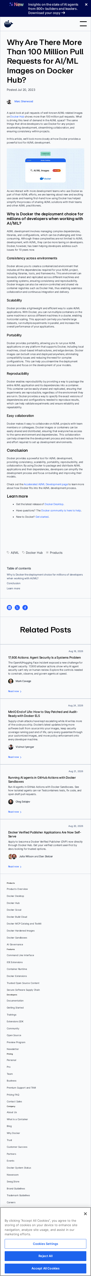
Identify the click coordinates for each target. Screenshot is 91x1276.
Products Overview (17, 889)
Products (56, 552)
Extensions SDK (15, 1021)
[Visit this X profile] (17, 607)
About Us (12, 1112)
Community (13, 1028)
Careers (11, 1202)
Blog (9, 1126)
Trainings (11, 1014)
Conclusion (14, 583)
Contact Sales (14, 1101)
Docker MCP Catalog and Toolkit (24, 923)
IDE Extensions (15, 962)
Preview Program (16, 1042)
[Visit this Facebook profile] (25, 607)
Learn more (13, 588)
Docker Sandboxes (17, 937)
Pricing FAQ (13, 1094)
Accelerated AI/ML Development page (46, 484)
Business (11, 1080)
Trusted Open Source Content (23, 983)
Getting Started (15, 1007)
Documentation (15, 1000)
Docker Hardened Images (21, 930)
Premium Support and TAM (21, 1087)
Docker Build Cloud (17, 917)
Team (10, 1074)
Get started (42, 516)
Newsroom (13, 1174)
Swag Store (13, 1181)
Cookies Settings (45, 1244)
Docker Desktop (54, 504)
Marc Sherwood (23, 101)
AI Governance (15, 944)
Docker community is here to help (61, 510)
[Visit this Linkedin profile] (9, 607)
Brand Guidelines (16, 1188)
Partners (11, 1154)
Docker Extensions (17, 976)
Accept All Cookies (46, 1268)
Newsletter (13, 1049)
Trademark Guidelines (18, 1195)
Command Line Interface (20, 955)
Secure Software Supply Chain (23, 990)
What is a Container (17, 1119)
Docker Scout (14, 910)
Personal (11, 1060)
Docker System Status (19, 1167)
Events (10, 1160)
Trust (9, 1140)
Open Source (14, 1035)
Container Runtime (17, 969)
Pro (8, 1067)
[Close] (85, 1214)
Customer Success (17, 1147)
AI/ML (15, 552)
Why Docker (13, 1133)
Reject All (45, 1256)
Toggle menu (83, 23)
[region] (45, 1241)
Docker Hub (17, 116)
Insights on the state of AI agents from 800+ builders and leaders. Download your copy (53, 8)
